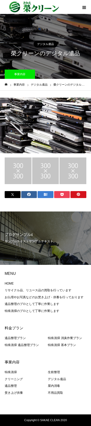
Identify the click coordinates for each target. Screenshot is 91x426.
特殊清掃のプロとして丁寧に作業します (32, 311)
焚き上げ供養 (14, 392)
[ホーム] (6, 84)
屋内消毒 (54, 386)
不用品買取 (55, 392)
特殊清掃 (11, 372)
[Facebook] (38, 410)
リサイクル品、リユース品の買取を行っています (38, 290)
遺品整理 (11, 386)
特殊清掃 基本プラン (62, 345)
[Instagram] (51, 410)
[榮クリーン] (34, 7)
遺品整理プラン (15, 338)
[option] (45, 125)
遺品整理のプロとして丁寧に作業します (32, 304)
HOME (9, 283)
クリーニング (14, 379)
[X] (44, 410)
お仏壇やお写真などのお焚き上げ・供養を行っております (44, 297)
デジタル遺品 (45, 44)
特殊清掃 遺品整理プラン (22, 345)
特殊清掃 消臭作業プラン (65, 338)
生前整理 (54, 372)
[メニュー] (84, 7)
